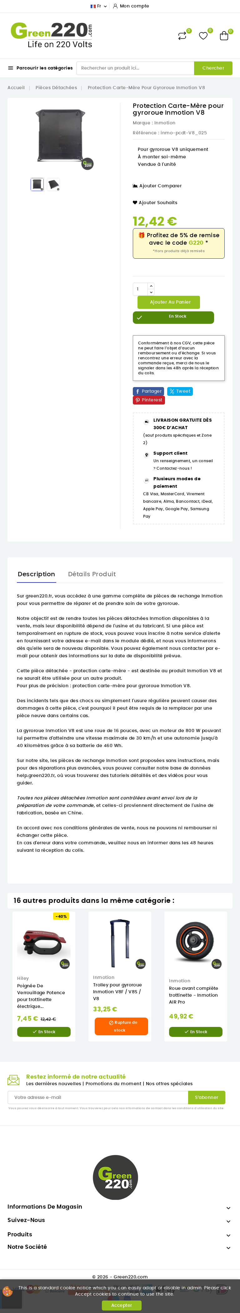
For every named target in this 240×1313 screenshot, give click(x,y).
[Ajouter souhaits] (80, 936)
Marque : (143, 123)
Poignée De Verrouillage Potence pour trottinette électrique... (41, 996)
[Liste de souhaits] (203, 35)
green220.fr (39, 596)
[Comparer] (182, 36)
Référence (145, 133)
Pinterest (152, 400)
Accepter (121, 1305)
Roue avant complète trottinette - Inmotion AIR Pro (193, 995)
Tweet (183, 391)
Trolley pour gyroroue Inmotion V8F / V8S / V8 (117, 992)
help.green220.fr (36, 776)
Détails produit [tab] (92, 574)
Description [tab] (36, 574)
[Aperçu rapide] (79, 922)
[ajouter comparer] (79, 948)
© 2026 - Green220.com (120, 1277)
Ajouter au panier (169, 302)
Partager (152, 391)
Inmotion (165, 123)
